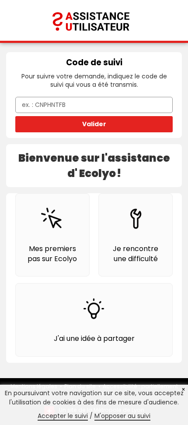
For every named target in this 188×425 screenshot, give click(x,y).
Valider (94, 124)
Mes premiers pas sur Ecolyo (52, 253)
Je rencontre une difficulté (135, 253)
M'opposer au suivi (122, 415)
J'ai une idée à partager (94, 338)
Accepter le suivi (63, 415)
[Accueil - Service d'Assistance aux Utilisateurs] (94, 20)
